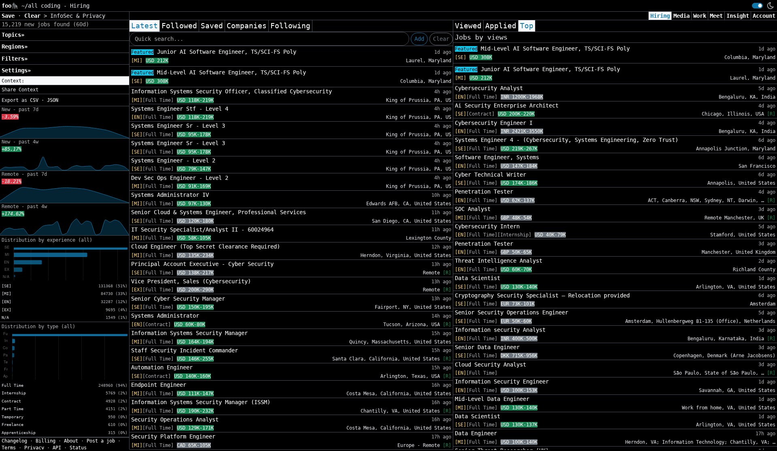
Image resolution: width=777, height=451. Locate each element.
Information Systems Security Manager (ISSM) (200, 402)
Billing (45, 441)
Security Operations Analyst (175, 419)
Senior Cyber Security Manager (178, 298)
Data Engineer (476, 433)
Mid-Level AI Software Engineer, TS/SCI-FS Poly (218, 72)
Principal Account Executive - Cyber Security (202, 264)
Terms (9, 448)
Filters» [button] (15, 58)
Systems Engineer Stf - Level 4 (179, 108)
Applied (500, 26)
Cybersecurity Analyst (489, 88)
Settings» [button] (16, 70)
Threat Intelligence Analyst (498, 260)
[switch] (757, 5)
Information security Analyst (500, 330)
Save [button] (10, 16)
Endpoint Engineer (158, 384)
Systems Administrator (165, 315)
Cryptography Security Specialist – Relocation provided (542, 295)
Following (290, 26)
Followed (179, 26)
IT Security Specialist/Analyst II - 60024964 (202, 229)
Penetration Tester (484, 191)
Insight (737, 16)
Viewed (468, 26)
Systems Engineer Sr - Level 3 (178, 125)
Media (681, 16)
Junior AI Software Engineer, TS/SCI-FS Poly (213, 51)
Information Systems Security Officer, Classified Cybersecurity (231, 91)
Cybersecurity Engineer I (494, 123)
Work (699, 16)
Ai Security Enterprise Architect (506, 105)
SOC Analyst (472, 209)
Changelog (14, 441)
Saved (212, 26)
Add (419, 39)
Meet (716, 16)
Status (78, 448)
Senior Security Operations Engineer (511, 312)
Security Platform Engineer (173, 436)
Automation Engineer (162, 367)
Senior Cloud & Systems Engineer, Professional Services (218, 212)
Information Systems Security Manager (189, 333)
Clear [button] (34, 16)
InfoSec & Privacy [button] (77, 16)
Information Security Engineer (502, 381)
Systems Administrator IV (170, 195)
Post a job (101, 441)
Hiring (660, 16)
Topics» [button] (13, 35)
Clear (441, 39)
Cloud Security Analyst (490, 364)
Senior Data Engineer (487, 347)
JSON (52, 100)
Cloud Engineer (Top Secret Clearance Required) (205, 246)
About (71, 441)
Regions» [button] (15, 46)
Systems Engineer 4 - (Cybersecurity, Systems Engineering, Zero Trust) (566, 140)
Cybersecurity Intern (487, 226)
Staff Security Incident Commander (184, 350)
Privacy (34, 448)
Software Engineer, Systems (497, 157)
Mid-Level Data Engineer (492, 399)
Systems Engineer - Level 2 (173, 160)
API (57, 448)
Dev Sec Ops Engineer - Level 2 (179, 178)
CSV (34, 100)
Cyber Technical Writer (490, 174)
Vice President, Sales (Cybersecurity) (191, 281)
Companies (247, 26)
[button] (64, 80)
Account (764, 16)
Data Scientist (477, 278)
